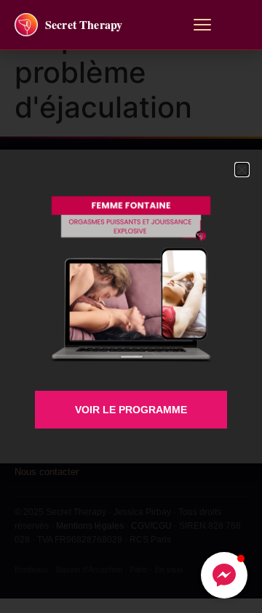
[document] (131, 306)
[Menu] (202, 25)
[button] (224, 575)
